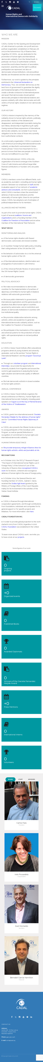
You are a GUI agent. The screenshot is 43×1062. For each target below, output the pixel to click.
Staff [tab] (20, 779)
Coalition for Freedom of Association (16, 220)
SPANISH (36, 2)
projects (21, 537)
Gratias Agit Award (18, 483)
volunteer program (20, 363)
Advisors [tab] (31, 779)
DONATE (38, 7)
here (32, 512)
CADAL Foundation (9, 527)
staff (31, 185)
